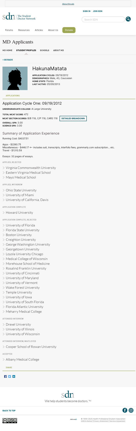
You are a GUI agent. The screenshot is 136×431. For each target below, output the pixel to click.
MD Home (7, 50)
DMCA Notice (86, 421)
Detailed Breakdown (73, 118)
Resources (24, 30)
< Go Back (7, 60)
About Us (53, 30)
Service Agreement (117, 421)
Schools (44, 50)
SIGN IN (86, 11)
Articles (39, 30)
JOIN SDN (97, 11)
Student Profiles (26, 50)
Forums (9, 30)
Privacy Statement (100, 421)
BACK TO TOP (8, 411)
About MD (58, 50)
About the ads (68, 4)
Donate (69, 30)
